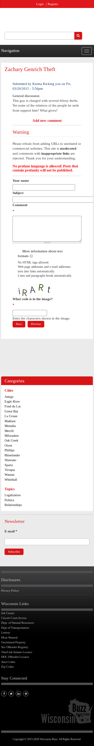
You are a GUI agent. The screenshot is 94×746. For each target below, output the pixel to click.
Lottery (5, 632)
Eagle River (12, 401)
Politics (9, 500)
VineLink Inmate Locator (16, 652)
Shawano (10, 460)
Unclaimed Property (13, 642)
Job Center (7, 613)
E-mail (11, 531)
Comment (20, 208)
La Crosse (11, 416)
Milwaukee (12, 435)
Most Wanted (9, 637)
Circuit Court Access (13, 618)
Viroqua (10, 470)
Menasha (10, 426)
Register (53, 4)
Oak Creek (11, 440)
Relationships (13, 505)
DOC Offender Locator (15, 657)
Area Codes (8, 662)
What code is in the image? (33, 302)
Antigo (9, 397)
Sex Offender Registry (14, 647)
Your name (21, 180)
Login (40, 4)
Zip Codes (7, 666)
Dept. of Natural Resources (17, 622)
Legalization (13, 495)
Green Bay (11, 411)
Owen (8, 445)
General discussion (26, 96)
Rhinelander (12, 455)
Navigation (10, 50)
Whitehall (11, 479)
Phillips (9, 450)
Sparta (9, 465)
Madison (10, 421)
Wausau (9, 474)
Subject (18, 193)
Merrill (9, 431)
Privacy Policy (10, 590)
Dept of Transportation (15, 627)
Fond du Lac (13, 406)
